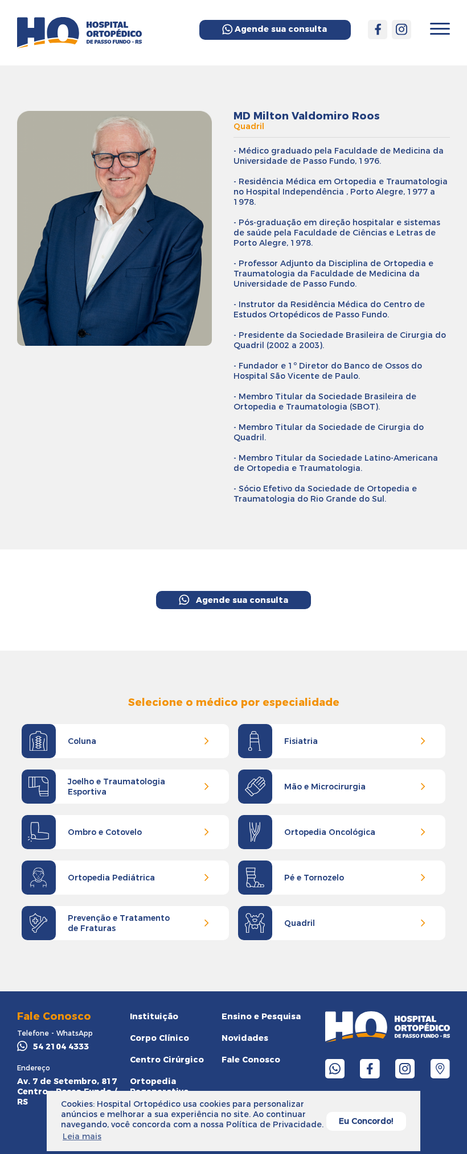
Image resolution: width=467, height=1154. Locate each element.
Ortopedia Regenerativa (159, 1086)
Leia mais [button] (82, 1136)
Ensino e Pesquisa (261, 1016)
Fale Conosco (251, 1059)
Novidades (245, 1038)
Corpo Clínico (159, 1038)
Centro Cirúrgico (167, 1059)
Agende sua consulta (281, 29)
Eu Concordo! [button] (366, 1121)
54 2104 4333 (61, 1046)
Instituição (154, 1016)
